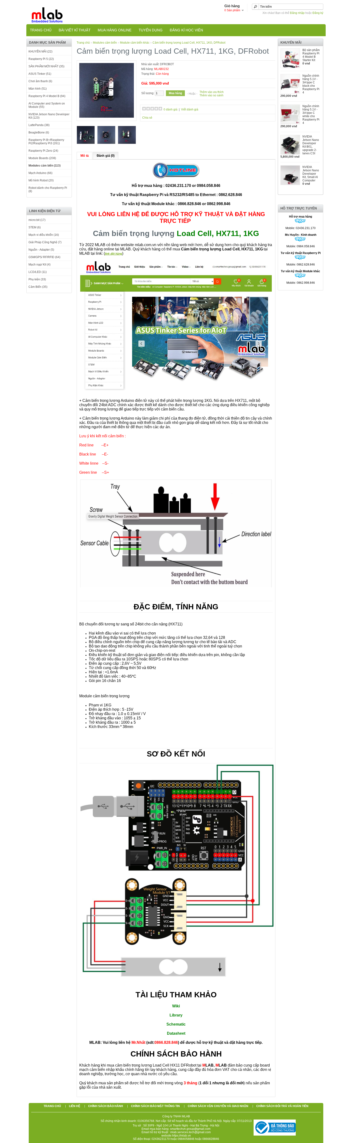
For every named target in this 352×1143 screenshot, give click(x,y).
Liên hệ (74, 1106)
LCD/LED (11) (37, 272)
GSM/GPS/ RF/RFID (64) (44, 257)
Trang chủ (40, 30)
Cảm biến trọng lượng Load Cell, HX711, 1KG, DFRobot (189, 42)
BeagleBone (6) (38, 132)
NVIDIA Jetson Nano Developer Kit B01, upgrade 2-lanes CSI (310, 145)
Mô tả (84, 155)
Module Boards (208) (42, 158)
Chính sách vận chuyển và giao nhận (218, 1106)
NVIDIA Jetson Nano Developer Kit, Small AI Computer (310, 173)
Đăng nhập (297, 13)
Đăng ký (317, 13)
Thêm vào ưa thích (211, 92)
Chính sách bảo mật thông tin (155, 1106)
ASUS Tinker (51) (39, 73)
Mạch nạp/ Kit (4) (39, 264)
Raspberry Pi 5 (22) (41, 59)
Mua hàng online (114, 30)
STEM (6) (34, 227)
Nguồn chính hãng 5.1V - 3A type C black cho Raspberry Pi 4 (310, 84)
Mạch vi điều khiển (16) (43, 235)
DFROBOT (167, 64)
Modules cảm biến (105, 42)
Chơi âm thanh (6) (40, 81)
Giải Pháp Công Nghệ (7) (45, 242)
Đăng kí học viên (186, 30)
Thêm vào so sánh (211, 95)
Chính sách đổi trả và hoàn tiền (282, 1106)
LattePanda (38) (39, 125)
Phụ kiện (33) (37, 279)
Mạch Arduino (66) (40, 173)
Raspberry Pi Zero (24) (43, 150)
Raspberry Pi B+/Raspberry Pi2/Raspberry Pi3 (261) (46, 141)
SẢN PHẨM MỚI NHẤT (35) (46, 66)
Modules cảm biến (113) (44, 165)
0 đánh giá (170, 109)
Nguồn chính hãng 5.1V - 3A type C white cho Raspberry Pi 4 (310, 114)
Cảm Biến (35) (37, 287)
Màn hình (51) (37, 88)
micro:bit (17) (36, 220)
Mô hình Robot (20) (41, 180)
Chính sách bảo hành (105, 1106)
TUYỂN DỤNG (151, 30)
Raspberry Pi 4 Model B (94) (46, 96)
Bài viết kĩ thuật (75, 30)
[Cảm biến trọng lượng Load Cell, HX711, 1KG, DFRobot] (106, 116)
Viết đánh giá (189, 109)
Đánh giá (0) (105, 155)
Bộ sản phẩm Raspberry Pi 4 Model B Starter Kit (311, 55)
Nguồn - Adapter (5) (41, 249)
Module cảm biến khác (134, 42)
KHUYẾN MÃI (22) (40, 51)
